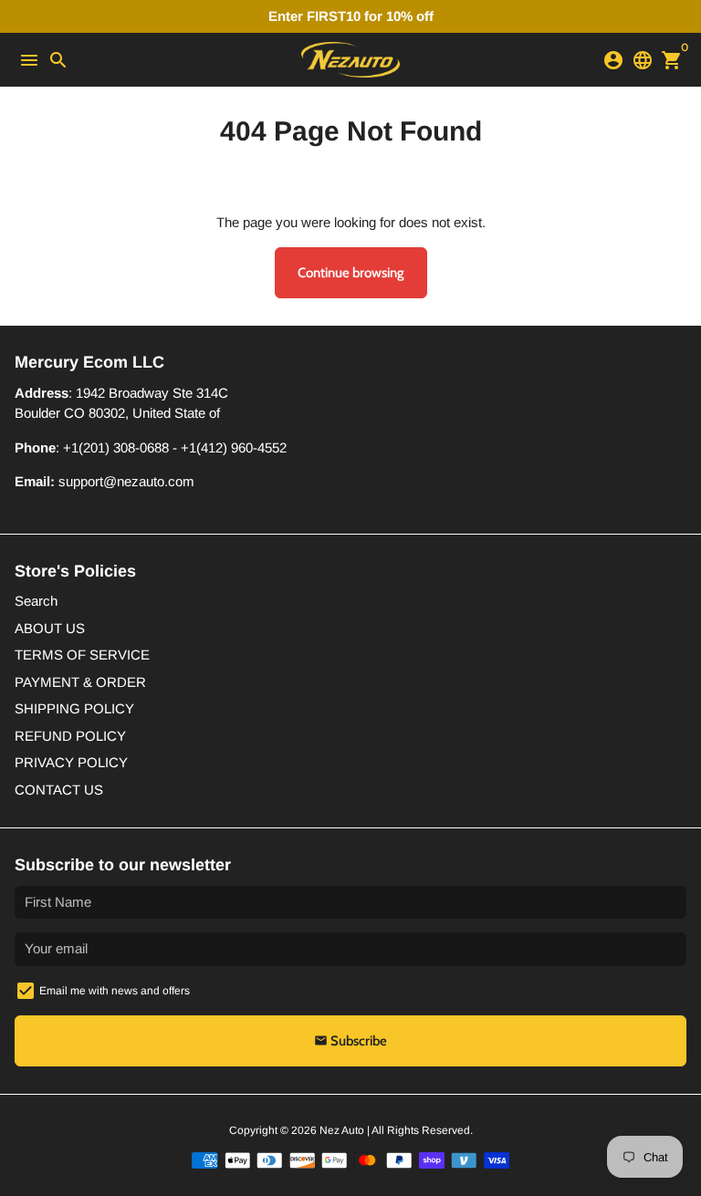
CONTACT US (59, 789)
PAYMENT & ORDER (80, 682)
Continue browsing (351, 273)
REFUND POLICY (70, 736)
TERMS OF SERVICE (82, 654)
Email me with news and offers (114, 990)
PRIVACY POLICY (71, 762)
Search (36, 600)
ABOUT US (50, 628)
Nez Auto (341, 1130)
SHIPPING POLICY (74, 708)
